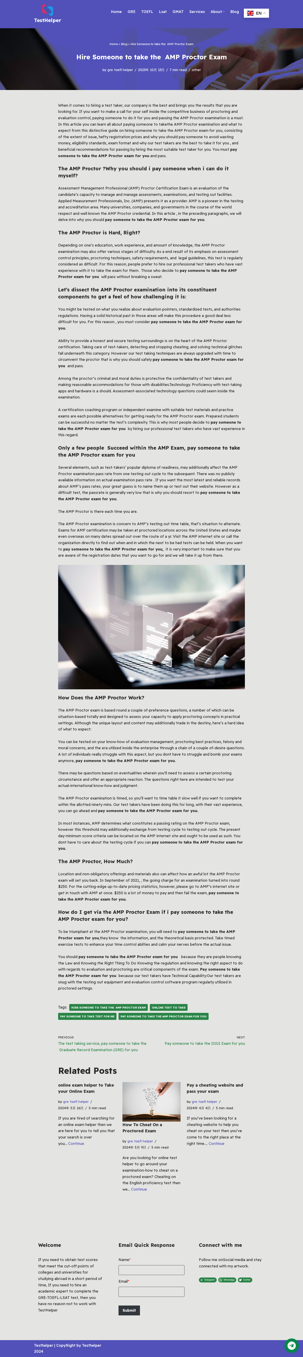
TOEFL (147, 11)
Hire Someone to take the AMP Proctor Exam (108, 1007)
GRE (131, 11)
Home (116, 11)
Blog (234, 11)
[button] (223, 11)
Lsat (163, 11)
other (196, 70)
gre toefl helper (120, 70)
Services (197, 11)
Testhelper (43, 1345)
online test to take (169, 1007)
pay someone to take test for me (87, 1016)
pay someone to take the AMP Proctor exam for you (164, 1016)
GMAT (178, 11)
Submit (129, 1310)
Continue (76, 1143)
